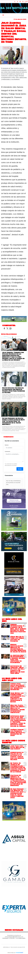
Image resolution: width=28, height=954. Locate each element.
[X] (23, 1)
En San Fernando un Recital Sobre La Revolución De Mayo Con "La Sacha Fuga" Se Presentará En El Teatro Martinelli (13, 421)
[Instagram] (20, 1)
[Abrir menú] (3, 15)
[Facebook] (17, 1)
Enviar (20, 469)
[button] (14, 1)
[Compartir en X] (7, 328)
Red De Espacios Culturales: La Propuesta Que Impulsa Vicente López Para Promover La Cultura (13, 390)
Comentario (7, 451)
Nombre (6, 445)
